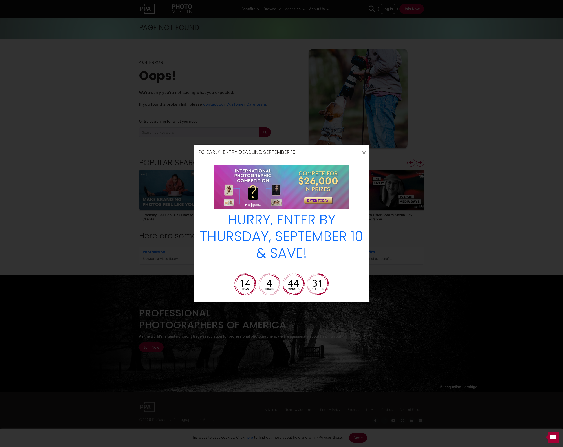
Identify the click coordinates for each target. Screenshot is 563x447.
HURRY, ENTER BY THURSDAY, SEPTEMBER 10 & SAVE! (281, 237)
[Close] (363, 152)
